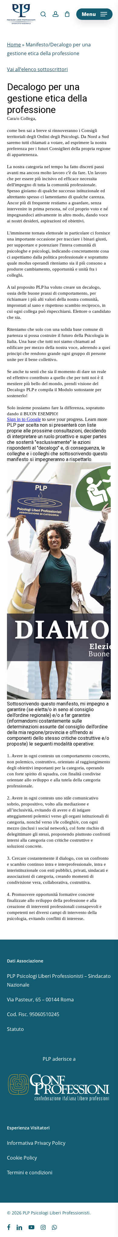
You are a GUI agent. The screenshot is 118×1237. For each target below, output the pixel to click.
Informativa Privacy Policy (36, 1143)
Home (14, 44)
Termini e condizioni (29, 1172)
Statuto (15, 1029)
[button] (94, 14)
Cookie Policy (22, 1157)
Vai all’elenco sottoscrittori (37, 69)
